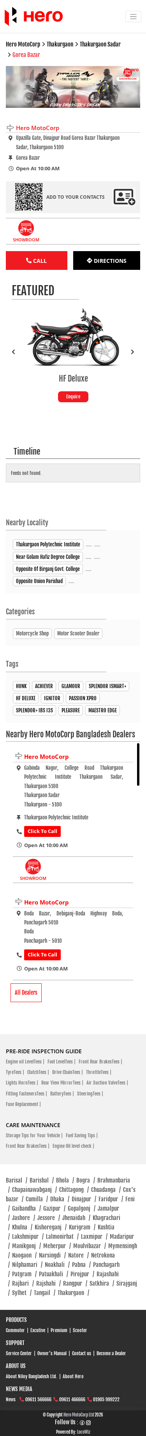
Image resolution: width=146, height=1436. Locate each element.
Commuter (15, 1330)
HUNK (21, 686)
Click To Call (42, 831)
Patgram (24, 1274)
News (11, 1399)
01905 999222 (106, 1399)
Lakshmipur (28, 1236)
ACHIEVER (44, 686)
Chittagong (74, 1189)
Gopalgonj (81, 1208)
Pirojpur (82, 1274)
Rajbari (23, 1283)
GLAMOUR (71, 686)
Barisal (16, 1180)
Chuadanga (106, 1189)
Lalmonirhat (62, 1236)
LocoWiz (83, 1432)
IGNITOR (52, 698)
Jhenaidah (76, 1218)
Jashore (23, 1218)
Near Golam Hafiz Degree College (48, 557)
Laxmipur (94, 1236)
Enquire (73, 397)
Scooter (80, 1330)
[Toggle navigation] (133, 16)
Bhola (65, 1180)
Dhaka (59, 1199)
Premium (59, 1330)
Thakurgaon (73, 1293)
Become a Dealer (111, 1353)
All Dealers (26, 992)
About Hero (73, 1376)
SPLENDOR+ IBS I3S (34, 710)
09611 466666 (72, 1399)
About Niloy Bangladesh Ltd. (31, 1376)
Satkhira (102, 1283)
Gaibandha (26, 1208)
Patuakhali (53, 1274)
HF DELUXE (25, 698)
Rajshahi (48, 1283)
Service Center (19, 1353)
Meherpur (57, 1246)
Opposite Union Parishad (39, 581)
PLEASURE (71, 710)
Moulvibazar (89, 1246)
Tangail (44, 1293)
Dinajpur (84, 1199)
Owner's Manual (52, 1353)
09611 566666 (38, 1399)
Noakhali (57, 1264)
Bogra (85, 1180)
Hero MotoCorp (46, 756)
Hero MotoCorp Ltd (78, 1415)
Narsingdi (52, 1255)
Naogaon (24, 1255)
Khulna (22, 1227)
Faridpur (111, 1199)
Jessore (48, 1218)
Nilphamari (27, 1264)
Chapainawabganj (34, 1189)
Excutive (37, 1330)
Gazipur (54, 1208)
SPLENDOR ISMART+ (107, 686)
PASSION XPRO (83, 698)
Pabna (81, 1264)
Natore (78, 1255)
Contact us (81, 1353)
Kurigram (82, 1227)
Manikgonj (26, 1246)
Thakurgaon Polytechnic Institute (48, 544)
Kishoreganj (51, 1227)
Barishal (42, 1180)
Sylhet (22, 1293)
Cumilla (37, 1199)
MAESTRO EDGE (102, 710)
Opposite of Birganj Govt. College (48, 569)
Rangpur (75, 1283)
